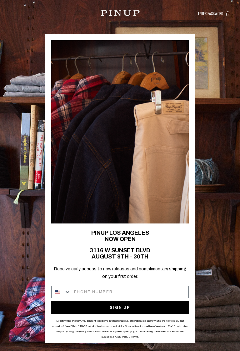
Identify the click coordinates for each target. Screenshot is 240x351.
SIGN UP (120, 307)
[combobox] (61, 292)
